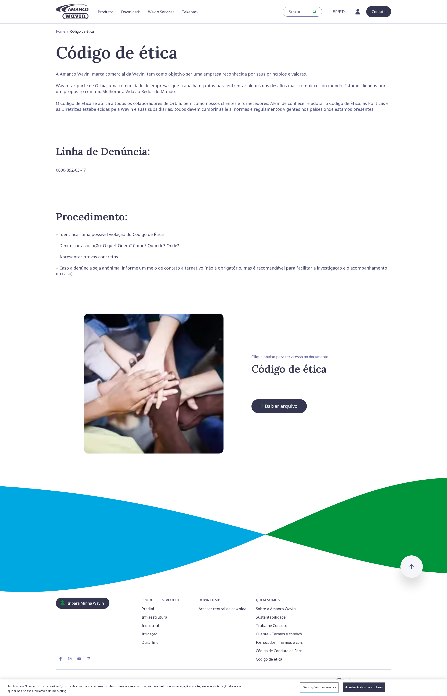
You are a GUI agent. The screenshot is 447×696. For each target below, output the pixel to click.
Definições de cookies (319, 687)
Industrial (150, 625)
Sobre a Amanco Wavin (276, 608)
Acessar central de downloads (224, 608)
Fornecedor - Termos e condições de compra (281, 642)
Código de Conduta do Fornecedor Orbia (281, 650)
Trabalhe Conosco (271, 625)
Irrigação (149, 634)
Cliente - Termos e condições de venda (281, 634)
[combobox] (302, 12)
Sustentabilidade (271, 617)
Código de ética (269, 659)
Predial (148, 608)
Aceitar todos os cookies (364, 687)
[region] (223, 687)
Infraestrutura (154, 617)
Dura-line (150, 642)
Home (60, 31)
